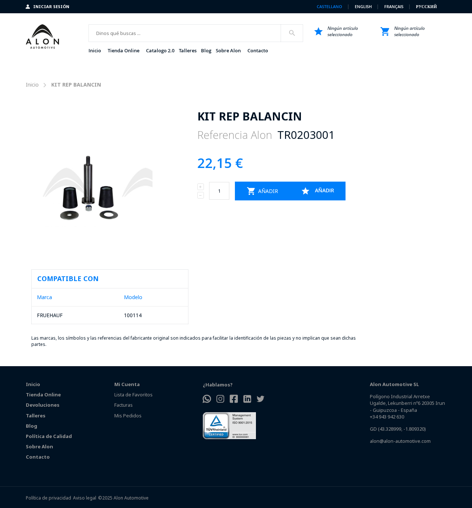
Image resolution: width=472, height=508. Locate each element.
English (364, 6)
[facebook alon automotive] (234, 399)
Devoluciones (42, 405)
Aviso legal (84, 498)
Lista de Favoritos (133, 394)
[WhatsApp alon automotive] (207, 399)
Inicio (32, 84)
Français (394, 6)
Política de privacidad (48, 498)
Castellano (330, 6)
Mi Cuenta (127, 384)
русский (426, 6)
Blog (31, 426)
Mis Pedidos (128, 415)
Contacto (38, 456)
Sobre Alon (39, 446)
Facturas (123, 405)
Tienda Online (43, 394)
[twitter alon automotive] (260, 399)
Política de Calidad (49, 436)
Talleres (35, 415)
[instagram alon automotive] (220, 399)
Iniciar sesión (51, 6)
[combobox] (195, 33)
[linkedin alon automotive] (247, 399)
